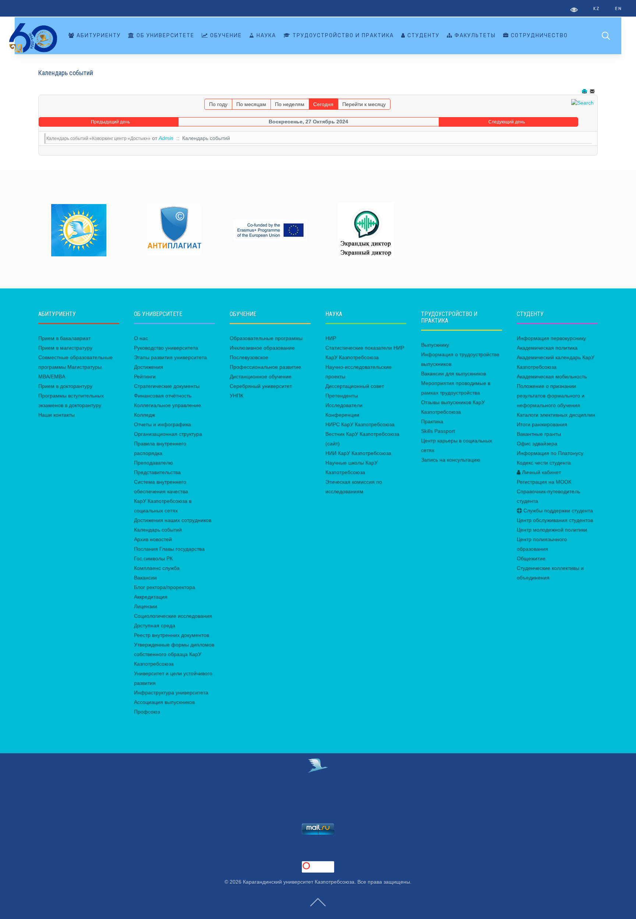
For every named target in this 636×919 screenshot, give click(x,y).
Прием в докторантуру (65, 386)
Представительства (157, 472)
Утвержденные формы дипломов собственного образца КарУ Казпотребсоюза (174, 654)
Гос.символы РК (153, 558)
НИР (330, 338)
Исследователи (344, 405)
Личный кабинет (540, 472)
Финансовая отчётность (162, 396)
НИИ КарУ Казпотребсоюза (358, 453)
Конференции (342, 415)
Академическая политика (547, 348)
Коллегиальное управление (167, 405)
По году (218, 104)
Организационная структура (168, 434)
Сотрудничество (538, 35)
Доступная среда (154, 625)
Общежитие (531, 558)
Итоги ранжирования (542, 424)
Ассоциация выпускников (164, 702)
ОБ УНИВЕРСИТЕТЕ (164, 35)
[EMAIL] (593, 91)
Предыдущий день (110, 121)
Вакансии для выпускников (453, 373)
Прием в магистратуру (65, 348)
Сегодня (323, 104)
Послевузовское (249, 357)
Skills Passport (438, 431)
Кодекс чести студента (544, 463)
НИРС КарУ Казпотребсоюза (360, 424)
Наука (265, 35)
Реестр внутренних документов (171, 635)
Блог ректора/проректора (164, 587)
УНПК (236, 396)
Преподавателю (153, 463)
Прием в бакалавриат (64, 338)
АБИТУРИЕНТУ (98, 35)
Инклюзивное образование (262, 348)
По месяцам (251, 104)
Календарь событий (158, 530)
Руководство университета (166, 348)
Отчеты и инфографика (162, 424)
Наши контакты (56, 415)
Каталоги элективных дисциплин (556, 415)
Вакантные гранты (539, 434)
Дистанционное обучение (261, 376)
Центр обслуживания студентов (555, 520)
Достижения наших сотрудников (172, 520)
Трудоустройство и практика (342, 35)
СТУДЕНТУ (422, 35)
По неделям (289, 104)
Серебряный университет (261, 386)
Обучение (225, 35)
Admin (166, 138)
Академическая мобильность (552, 376)
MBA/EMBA (51, 376)
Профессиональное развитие (265, 367)
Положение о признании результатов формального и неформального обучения (550, 395)
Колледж (144, 415)
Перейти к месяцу (364, 104)
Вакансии (145, 577)
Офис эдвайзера (537, 443)
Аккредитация (150, 597)
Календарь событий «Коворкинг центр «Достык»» (98, 138)
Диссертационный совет (354, 386)
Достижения (148, 367)
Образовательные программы (266, 338)
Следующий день (506, 121)
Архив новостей (153, 539)
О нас (141, 338)
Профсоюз (147, 712)
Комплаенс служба (157, 568)
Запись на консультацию (450, 460)
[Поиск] (582, 102)
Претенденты (341, 396)
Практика (432, 421)
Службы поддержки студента (557, 510)
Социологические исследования (173, 616)
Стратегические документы (166, 386)
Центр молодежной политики (552, 530)
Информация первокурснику (551, 338)
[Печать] (585, 91)
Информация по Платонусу (550, 453)
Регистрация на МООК (544, 482)
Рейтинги (145, 376)
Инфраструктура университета (171, 692)
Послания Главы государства (169, 549)
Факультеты (474, 35)
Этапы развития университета (170, 357)
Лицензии (145, 606)
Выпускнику (435, 345)
